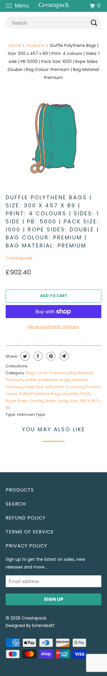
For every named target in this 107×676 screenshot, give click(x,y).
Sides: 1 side (56, 401)
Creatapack (19, 258)
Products (35, 45)
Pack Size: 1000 (39, 387)
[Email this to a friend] (63, 356)
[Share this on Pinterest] (50, 356)
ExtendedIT (43, 625)
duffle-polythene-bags (47, 380)
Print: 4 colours (69, 387)
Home (15, 45)
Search (16, 503)
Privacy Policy (26, 545)
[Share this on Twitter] (24, 356)
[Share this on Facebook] (37, 356)
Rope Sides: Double (24, 401)
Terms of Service (30, 531)
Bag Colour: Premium (46, 373)
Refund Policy (25, 517)
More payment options (53, 326)
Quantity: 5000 (76, 394)
